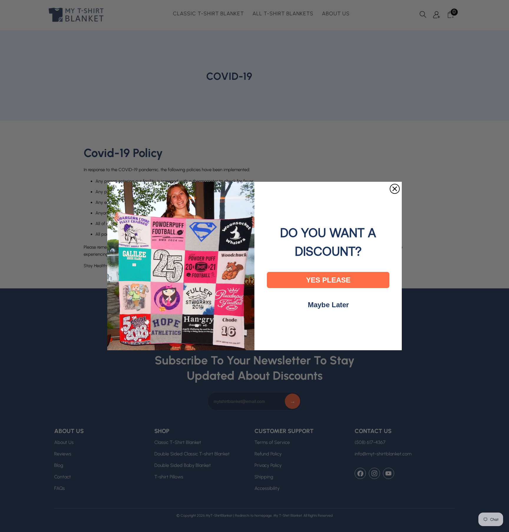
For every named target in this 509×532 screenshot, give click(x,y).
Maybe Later (328, 305)
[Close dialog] (394, 189)
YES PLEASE (328, 280)
